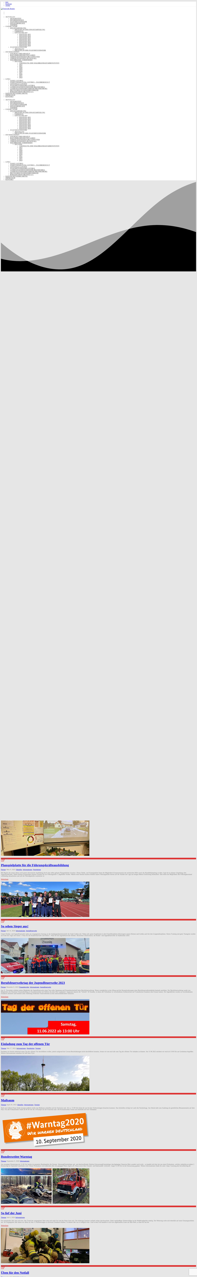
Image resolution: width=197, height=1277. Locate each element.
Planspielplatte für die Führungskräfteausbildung (35, 865)
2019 (20, 69)
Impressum (10, 95)
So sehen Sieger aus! (14, 926)
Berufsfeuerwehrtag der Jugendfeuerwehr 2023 (33, 982)
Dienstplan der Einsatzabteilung (30, 30)
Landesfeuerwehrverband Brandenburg (28, 88)
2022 (20, 65)
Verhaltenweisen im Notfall (23, 58)
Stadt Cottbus (16, 81)
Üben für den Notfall (15, 1272)
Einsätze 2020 (25, 42)
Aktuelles (19, 49)
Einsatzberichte (17, 23)
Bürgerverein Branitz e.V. (22, 92)
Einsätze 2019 (25, 44)
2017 (20, 73)
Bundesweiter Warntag (16, 1156)
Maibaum (7, 1100)
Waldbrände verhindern (21, 60)
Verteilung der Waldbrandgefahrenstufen (39, 63)
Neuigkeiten (15, 18)
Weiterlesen (4, 879)
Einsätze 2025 (25, 34)
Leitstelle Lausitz (18, 84)
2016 (20, 74)
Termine (13, 25)
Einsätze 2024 (25, 36)
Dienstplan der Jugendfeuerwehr (30, 50)
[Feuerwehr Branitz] (8, 9)
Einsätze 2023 (25, 37)
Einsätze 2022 (25, 39)
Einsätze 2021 (25, 41)
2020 (20, 68)
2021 (20, 66)
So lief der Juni (11, 1213)
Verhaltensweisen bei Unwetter (25, 57)
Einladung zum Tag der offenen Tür (25, 1044)
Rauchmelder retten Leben (22, 55)
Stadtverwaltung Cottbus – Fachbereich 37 (30, 82)
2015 (20, 76)
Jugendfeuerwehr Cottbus (22, 85)
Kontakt (9, 96)
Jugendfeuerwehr (18, 22)
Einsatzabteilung (18, 28)
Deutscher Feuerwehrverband (24, 90)
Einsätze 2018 (25, 45)
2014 (20, 77)
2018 (20, 71)
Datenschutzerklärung (16, 93)
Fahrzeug (19, 31)
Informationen (17, 20)
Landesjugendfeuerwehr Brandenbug (27, 87)
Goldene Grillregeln (20, 53)
